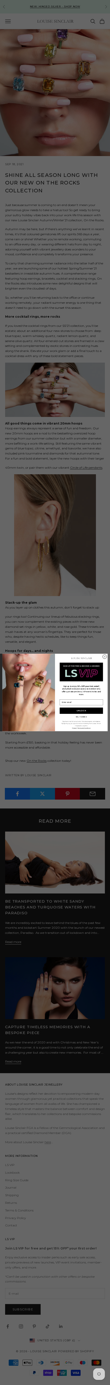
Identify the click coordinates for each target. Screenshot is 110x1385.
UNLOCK (81, 711)
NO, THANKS (81, 717)
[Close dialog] (105, 657)
